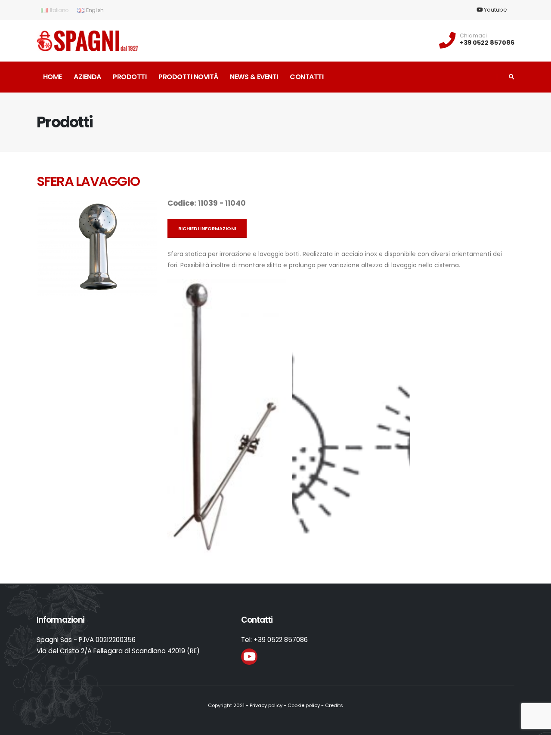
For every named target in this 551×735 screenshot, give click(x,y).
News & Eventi (254, 77)
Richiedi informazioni (207, 228)
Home (52, 77)
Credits (334, 705)
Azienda (87, 77)
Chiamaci (473, 36)
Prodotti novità (188, 77)
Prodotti (129, 77)
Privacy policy (266, 705)
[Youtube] (249, 657)
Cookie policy (304, 705)
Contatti (306, 77)
